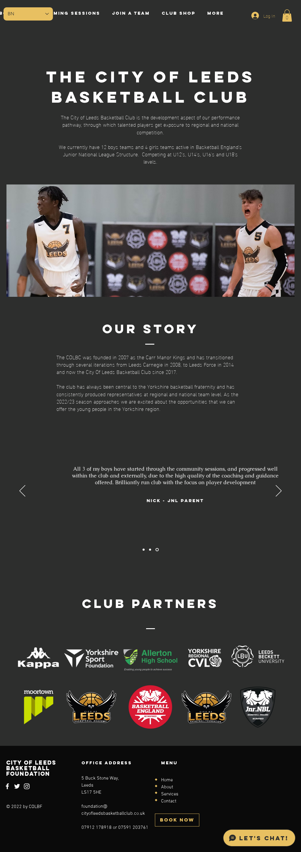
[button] (287, 15)
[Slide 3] (157, 549)
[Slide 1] (144, 550)
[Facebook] (7, 786)
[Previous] (22, 491)
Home (167, 780)
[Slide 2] (150, 550)
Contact (168, 801)
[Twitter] (17, 786)
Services (169, 794)
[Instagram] (27, 786)
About (167, 787)
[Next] (279, 491)
